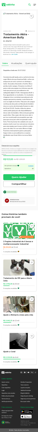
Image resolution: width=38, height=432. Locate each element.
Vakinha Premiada (26, 390)
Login (3, 390)
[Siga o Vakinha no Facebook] (25, 372)
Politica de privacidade (8, 396)
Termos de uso (6, 398)
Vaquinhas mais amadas (8, 393)
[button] (19, 20)
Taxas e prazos (25, 385)
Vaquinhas (4, 385)
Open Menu (34, 4)
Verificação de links (7, 401)
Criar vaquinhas (6, 387)
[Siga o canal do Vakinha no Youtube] (28, 372)
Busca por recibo (25, 401)
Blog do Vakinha (25, 393)
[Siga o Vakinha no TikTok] (35, 372)
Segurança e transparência (28, 398)
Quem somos (5, 382)
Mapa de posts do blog (27, 396)
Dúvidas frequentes (26, 382)
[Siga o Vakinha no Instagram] (21, 372)
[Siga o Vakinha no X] (32, 372)
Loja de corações (25, 387)
